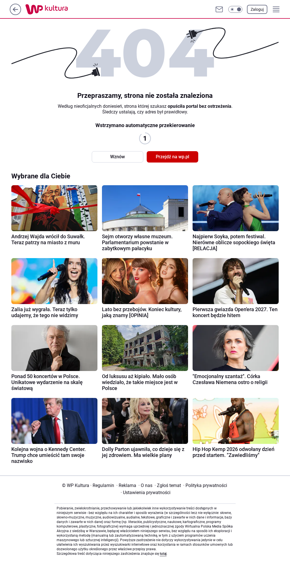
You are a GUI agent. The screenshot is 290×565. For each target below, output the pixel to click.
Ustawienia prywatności (145, 492)
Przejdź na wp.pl (172, 156)
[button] (235, 9)
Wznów (117, 156)
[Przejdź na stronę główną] (15, 13)
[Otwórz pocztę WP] (219, 9)
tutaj (163, 554)
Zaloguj (257, 9)
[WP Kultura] (59, 9)
